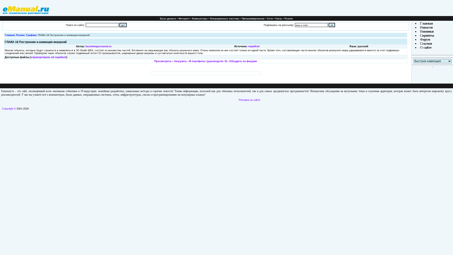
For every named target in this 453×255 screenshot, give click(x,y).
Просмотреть (163, 61)
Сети (270, 18)
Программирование (253, 18)
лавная (427, 23)
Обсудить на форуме (243, 61)
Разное (289, 18)
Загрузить (180, 61)
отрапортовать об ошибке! (48, 57)
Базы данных (168, 18)
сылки (427, 43)
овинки (428, 31)
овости (428, 27)
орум (426, 39)
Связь (278, 18)
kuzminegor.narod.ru (99, 46)
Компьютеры (200, 18)
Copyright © (9, 108)
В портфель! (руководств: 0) (208, 61)
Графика (31, 35)
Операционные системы (224, 18)
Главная (10, 35)
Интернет (184, 18)
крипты (428, 35)
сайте (427, 47)
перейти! (254, 46)
